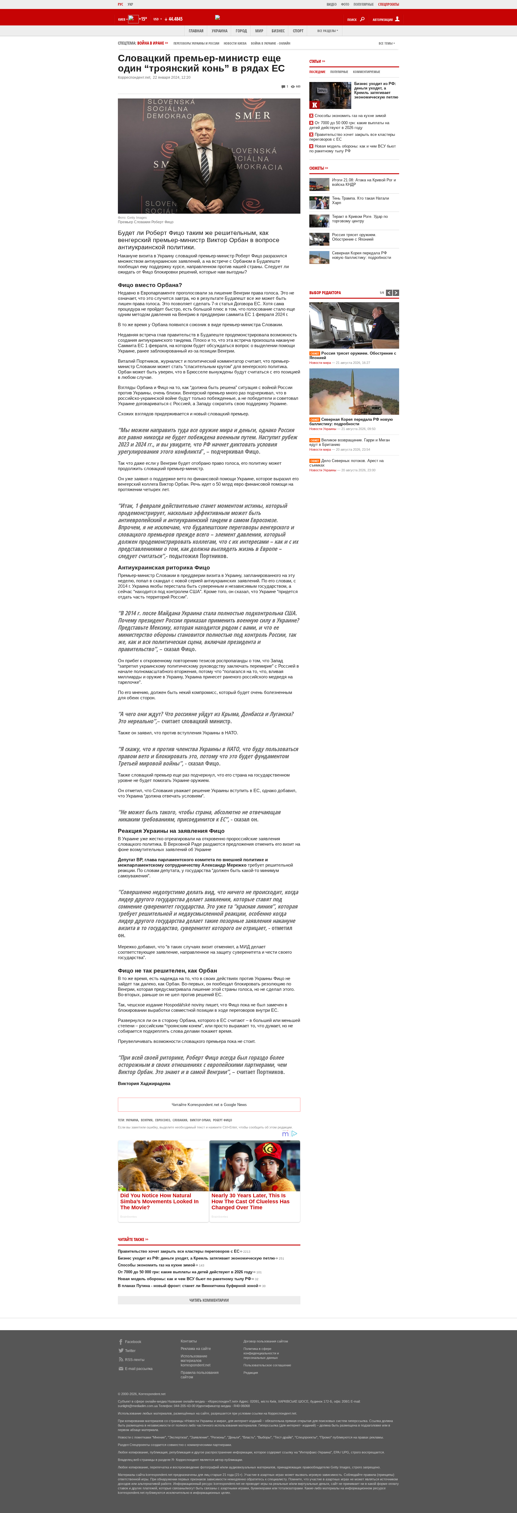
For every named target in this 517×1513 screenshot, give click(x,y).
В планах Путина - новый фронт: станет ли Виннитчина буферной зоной (192, 1285)
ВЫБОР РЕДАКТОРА (325, 292)
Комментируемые (366, 71)
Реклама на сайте (196, 1349)
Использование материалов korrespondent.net (195, 1360)
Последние (317, 71)
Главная (196, 31)
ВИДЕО (332, 4)
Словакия (180, 1120)
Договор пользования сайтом (266, 1341)
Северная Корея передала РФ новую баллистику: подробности (361, 255)
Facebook (133, 1342)
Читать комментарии (209, 1300)
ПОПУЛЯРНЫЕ (364, 4)
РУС (120, 4)
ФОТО (345, 4)
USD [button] (156, 19)
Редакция (251, 1372)
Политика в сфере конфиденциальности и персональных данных (261, 1353)
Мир (259, 31)
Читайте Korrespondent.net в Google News (209, 1104)
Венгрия (147, 1120)
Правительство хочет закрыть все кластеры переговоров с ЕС (184, 1251)
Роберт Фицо (222, 1120)
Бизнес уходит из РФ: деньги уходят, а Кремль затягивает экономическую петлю (201, 1258)
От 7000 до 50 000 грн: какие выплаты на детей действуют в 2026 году (190, 1272)
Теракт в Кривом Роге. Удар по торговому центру (360, 218)
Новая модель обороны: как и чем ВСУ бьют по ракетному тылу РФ (188, 1279)
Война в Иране (213, 43)
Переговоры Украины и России (196, 43)
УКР (130, 4)
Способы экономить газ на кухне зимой (161, 1265)
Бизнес (278, 31)
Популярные (339, 71)
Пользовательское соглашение (267, 1365)
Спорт (298, 31)
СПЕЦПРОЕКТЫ (388, 4)
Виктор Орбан (200, 1120)
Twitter (130, 1351)
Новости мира (320, 362)
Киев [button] (121, 19)
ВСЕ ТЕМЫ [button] (386, 43)
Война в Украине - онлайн (270, 43)
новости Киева (235, 43)
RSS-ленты (135, 1360)
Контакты (189, 1341)
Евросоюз (162, 1120)
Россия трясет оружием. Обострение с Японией (354, 237)
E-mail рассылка (139, 1369)
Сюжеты (316, 168)
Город (241, 31)
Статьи (315, 61)
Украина (219, 31)
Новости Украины (322, 429)
